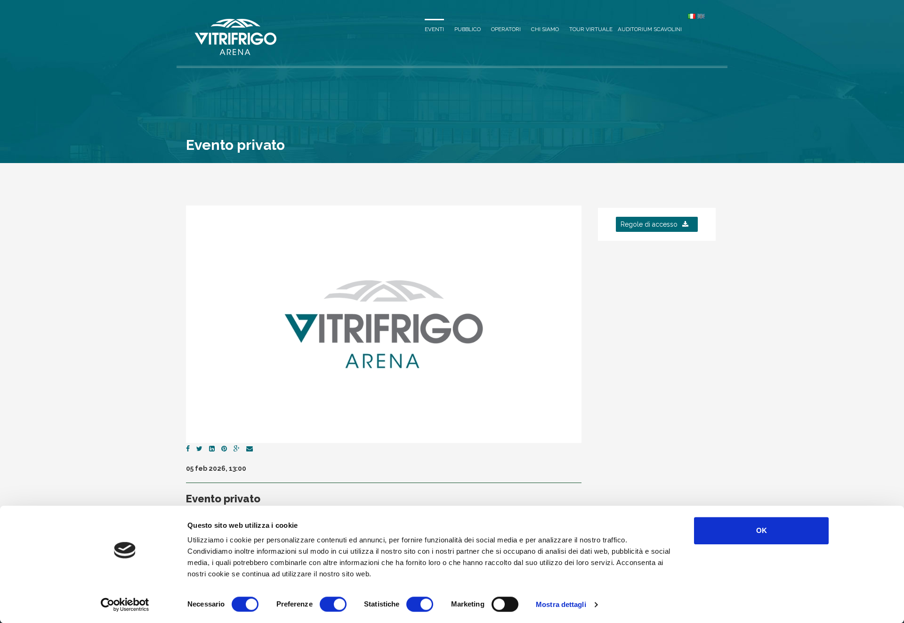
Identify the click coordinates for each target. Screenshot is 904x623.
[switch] (333, 604)
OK (761, 530)
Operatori (506, 29)
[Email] (249, 448)
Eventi (434, 29)
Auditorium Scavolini (650, 29)
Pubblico (467, 29)
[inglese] (701, 16)
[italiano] (691, 16)
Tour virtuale (591, 29)
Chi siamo (545, 29)
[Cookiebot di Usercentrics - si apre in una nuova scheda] (125, 605)
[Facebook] (188, 448)
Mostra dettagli (561, 604)
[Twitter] (199, 448)
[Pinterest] (224, 448)
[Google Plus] (237, 448)
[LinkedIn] (212, 448)
